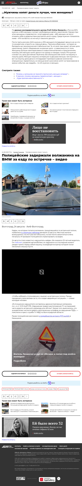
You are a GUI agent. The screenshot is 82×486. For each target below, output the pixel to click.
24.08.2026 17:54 (7, 152)
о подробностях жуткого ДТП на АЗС (54, 316)
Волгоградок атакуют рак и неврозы (21, 103)
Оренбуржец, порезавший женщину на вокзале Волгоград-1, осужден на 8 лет (22, 117)
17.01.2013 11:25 (6, 8)
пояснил (18, 242)
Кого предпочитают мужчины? (59, 103)
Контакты (18, 446)
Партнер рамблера (32, 478)
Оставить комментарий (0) (65, 86)
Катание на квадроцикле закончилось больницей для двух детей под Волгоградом (24, 404)
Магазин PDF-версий (21, 448)
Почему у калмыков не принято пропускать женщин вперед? (42, 74)
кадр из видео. (6, 216)
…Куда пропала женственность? (29, 78)
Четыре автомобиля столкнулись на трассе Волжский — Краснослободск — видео (63, 410)
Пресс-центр (63, 446)
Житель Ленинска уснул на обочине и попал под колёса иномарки (44, 355)
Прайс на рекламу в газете (31, 446)
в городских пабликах (30, 233)
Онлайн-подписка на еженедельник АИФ (43, 448)
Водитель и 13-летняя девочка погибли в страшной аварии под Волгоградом (62, 404)
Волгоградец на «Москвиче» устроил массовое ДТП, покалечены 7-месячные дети (24, 410)
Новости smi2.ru (8, 146)
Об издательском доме (49, 446)
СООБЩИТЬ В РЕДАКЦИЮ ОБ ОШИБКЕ (69, 448)
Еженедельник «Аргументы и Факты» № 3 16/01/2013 (42, 21)
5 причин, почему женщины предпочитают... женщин (38, 76)
